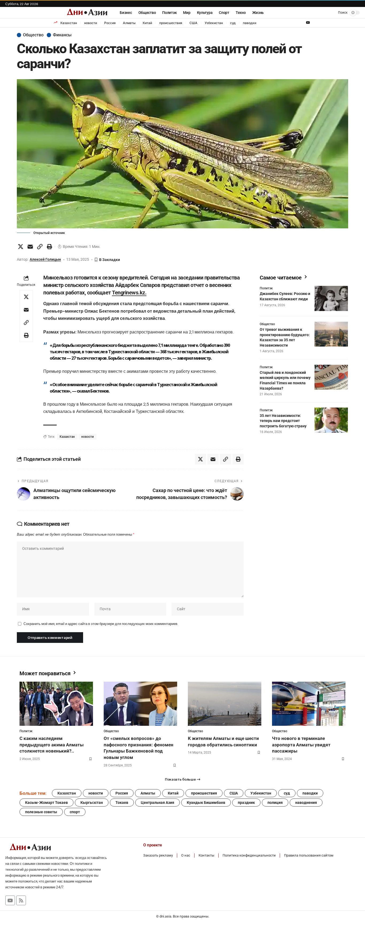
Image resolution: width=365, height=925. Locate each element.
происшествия (170, 23)
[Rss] (21, 900)
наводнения (306, 802)
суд (233, 23)
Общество (33, 35)
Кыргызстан (91, 802)
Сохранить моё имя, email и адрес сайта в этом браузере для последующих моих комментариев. (101, 623)
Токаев (121, 802)
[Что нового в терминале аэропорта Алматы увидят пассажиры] (308, 704)
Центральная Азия (157, 802)
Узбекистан (214, 23)
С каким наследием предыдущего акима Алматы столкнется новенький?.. (52, 745)
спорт (75, 812)
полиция (275, 802)
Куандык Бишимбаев (206, 802)
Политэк (266, 288)
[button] (338, 12)
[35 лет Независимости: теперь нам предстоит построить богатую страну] (331, 420)
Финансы (62, 35)
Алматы (129, 23)
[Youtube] (10, 900)
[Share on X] (20, 246)
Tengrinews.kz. (129, 292)
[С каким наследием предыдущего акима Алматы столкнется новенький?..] (56, 704)
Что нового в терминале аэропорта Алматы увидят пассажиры (301, 745)
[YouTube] (308, 23)
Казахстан (68, 23)
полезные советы (41, 812)
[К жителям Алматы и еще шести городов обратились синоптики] (224, 704)
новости (90, 23)
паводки (249, 23)
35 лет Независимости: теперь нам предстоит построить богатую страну (283, 420)
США (193, 23)
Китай (147, 23)
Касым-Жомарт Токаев (46, 802)
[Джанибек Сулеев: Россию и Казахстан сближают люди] (331, 298)
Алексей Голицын (45, 259)
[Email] (30, 246)
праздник (246, 802)
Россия (110, 23)
